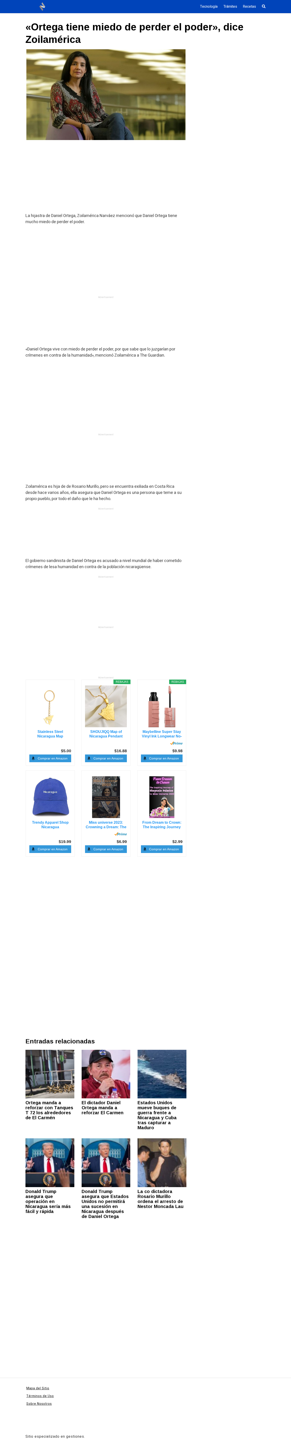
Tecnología (209, 6)
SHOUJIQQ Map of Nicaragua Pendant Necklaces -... (106, 734)
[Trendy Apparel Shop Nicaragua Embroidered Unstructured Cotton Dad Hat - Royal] (50, 797)
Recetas (249, 6)
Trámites (230, 6)
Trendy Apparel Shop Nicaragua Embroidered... (50, 825)
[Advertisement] (105, 179)
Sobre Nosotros (39, 1403)
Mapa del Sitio (37, 1388)
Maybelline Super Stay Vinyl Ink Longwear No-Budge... (162, 734)
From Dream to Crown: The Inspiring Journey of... (161, 825)
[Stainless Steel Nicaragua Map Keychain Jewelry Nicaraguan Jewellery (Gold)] (50, 706)
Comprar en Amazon (53, 758)
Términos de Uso (40, 1396)
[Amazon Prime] (176, 743)
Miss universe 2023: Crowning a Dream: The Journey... (106, 825)
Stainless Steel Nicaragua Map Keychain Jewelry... (50, 734)
